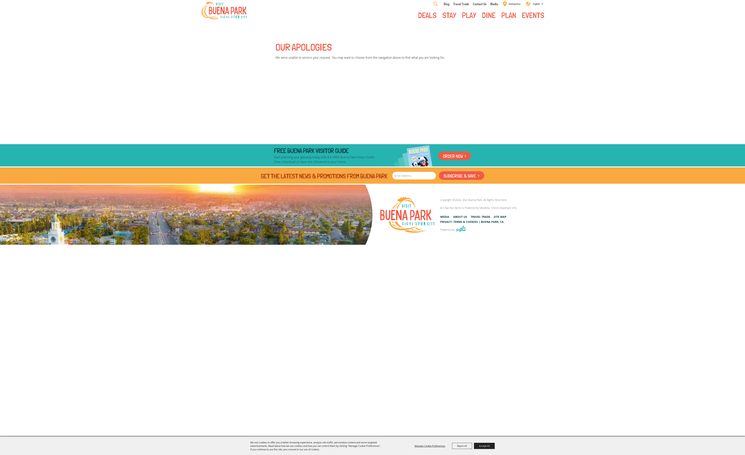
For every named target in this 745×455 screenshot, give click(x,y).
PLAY (469, 15)
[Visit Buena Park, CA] (407, 215)
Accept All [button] (484, 445)
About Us (460, 217)
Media (444, 217)
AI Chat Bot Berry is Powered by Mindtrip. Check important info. (478, 208)
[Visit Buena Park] (224, 10)
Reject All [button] (462, 445)
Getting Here (515, 4)
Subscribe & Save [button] (460, 176)
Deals (427, 15)
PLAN (508, 15)
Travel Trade (480, 217)
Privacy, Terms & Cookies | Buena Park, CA (472, 222)
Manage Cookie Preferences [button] (430, 445)
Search (435, 4)
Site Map (500, 217)
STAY (449, 15)
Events (533, 15)
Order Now (453, 156)
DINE (489, 15)
